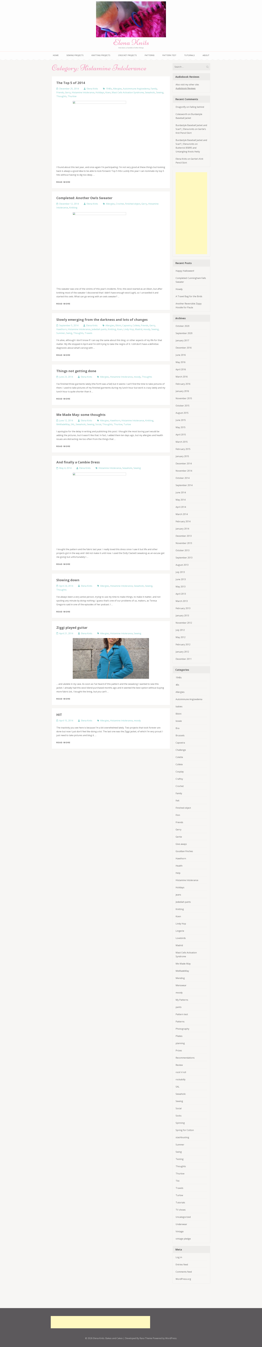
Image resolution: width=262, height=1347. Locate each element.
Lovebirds (181, 938)
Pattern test (182, 1014)
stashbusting (182, 1137)
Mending (180, 978)
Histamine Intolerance (83, 92)
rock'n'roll (181, 1072)
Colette (179, 757)
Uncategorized (183, 1216)
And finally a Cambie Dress (78, 462)
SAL (73, 424)
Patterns (149, 55)
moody (146, 329)
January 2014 (182, 528)
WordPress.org (183, 1278)
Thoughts (61, 96)
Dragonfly (181, 106)
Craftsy (179, 778)
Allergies (117, 88)
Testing (180, 1159)
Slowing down (67, 580)
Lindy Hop (128, 329)
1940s (109, 88)
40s (177, 684)
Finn (178, 815)
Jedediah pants (99, 329)
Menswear (181, 985)
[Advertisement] (191, 213)
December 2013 (184, 535)
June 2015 (181, 420)
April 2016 (181, 369)
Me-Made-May (183, 963)
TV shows (181, 1209)
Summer (60, 333)
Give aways (181, 844)
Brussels (180, 735)
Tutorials (189, 55)
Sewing (159, 92)
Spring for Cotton (185, 1130)
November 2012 (184, 622)
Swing (69, 333)
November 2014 (184, 470)
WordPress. (171, 1338)
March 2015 (182, 441)
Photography (182, 1028)
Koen (108, 92)
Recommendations (185, 1057)
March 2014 (182, 514)
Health (179, 865)
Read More (63, 182)
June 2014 (181, 492)
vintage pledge (183, 1238)
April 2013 (181, 593)
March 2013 (182, 601)
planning (180, 1043)
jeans (178, 894)
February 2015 (183, 449)
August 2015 (182, 412)
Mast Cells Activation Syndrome (128, 92)
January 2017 (182, 340)
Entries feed (182, 1264)
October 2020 (182, 325)
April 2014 (181, 506)
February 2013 (183, 608)
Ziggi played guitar (71, 627)
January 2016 (182, 391)
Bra (177, 728)
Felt (177, 800)
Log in (179, 1257)
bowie (179, 720)
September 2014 (184, 485)
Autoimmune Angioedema (136, 88)
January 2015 (182, 456)
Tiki (177, 1180)
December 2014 (184, 463)
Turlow (127, 424)
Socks (178, 1115)
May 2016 (180, 362)
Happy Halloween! (185, 270)
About (206, 55)
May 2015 (180, 427)
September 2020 (184, 333)
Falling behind (197, 106)
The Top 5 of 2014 (70, 82)
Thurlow (72, 96)
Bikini (118, 325)
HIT (59, 714)
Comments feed (184, 1271)
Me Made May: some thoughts (80, 414)
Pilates (179, 1036)
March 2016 (182, 376)
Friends (60, 92)
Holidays (100, 92)
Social (98, 424)
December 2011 (184, 658)
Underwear (181, 1224)
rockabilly (180, 1079)
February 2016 (183, 383)
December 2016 (184, 347)
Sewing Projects (75, 55)
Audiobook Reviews (186, 88)
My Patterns (182, 999)
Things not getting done (76, 371)
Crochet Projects (127, 55)
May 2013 (180, 586)
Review (179, 1064)
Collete (136, 325)
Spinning (180, 1122)
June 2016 (181, 354)
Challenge (181, 749)
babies (179, 706)
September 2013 (184, 557)
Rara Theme (146, 1338)
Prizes (179, 1050)
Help (178, 872)
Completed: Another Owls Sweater (84, 198)
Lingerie (180, 930)
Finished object (132, 203)
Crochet (120, 203)
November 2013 (184, 543)
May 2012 (180, 637)
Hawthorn (61, 329)
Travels (88, 333)
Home (56, 55)
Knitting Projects (100, 55)
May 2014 (180, 499)
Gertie (179, 836)
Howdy (179, 289)
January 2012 (182, 651)
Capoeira (127, 325)
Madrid (138, 329)
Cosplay (180, 771)
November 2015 (184, 398)
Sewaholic (150, 92)
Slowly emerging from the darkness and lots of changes (102, 319)
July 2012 (180, 630)
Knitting (73, 207)
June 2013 (181, 579)
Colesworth (181, 114)
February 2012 (183, 644)
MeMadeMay (63, 424)
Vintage (180, 1231)
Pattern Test (169, 55)
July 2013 (180, 572)
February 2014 (183, 521)
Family (154, 88)
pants (178, 1007)
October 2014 (182, 478)
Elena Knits (131, 42)
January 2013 (182, 615)
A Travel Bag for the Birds (189, 296)
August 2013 (182, 564)
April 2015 (181, 434)
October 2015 (182, 405)
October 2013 (182, 550)
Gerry (68, 92)
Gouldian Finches (184, 851)
